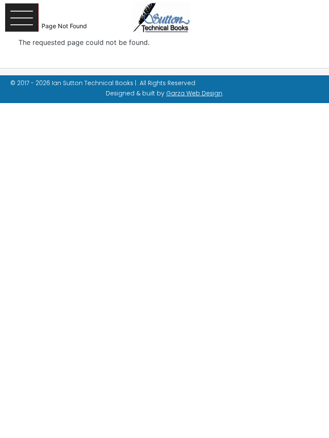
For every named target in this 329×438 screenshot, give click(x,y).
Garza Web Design (194, 93)
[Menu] (22, 17)
